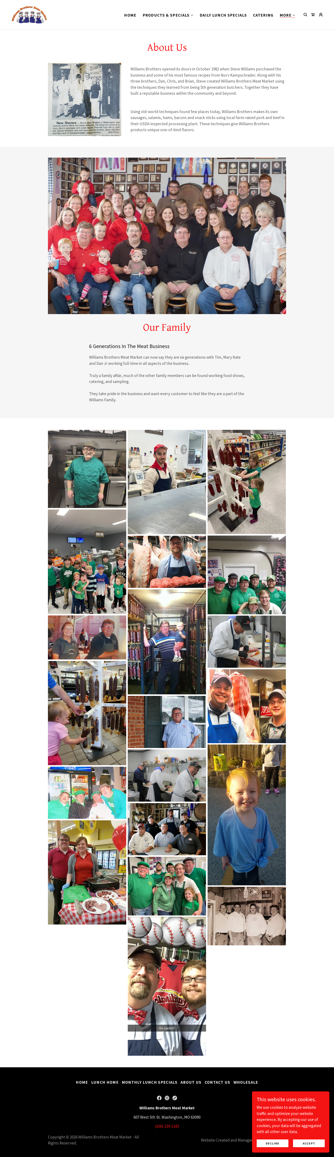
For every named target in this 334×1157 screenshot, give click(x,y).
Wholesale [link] (245, 1082)
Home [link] (130, 15)
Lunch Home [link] (105, 1082)
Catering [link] (263, 15)
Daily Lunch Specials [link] (223, 15)
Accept (309, 1143)
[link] (29, 14)
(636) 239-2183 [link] (167, 1126)
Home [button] (82, 1082)
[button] (168, 15)
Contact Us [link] (217, 1082)
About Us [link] (191, 1082)
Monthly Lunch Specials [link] (149, 1082)
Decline (272, 1143)
